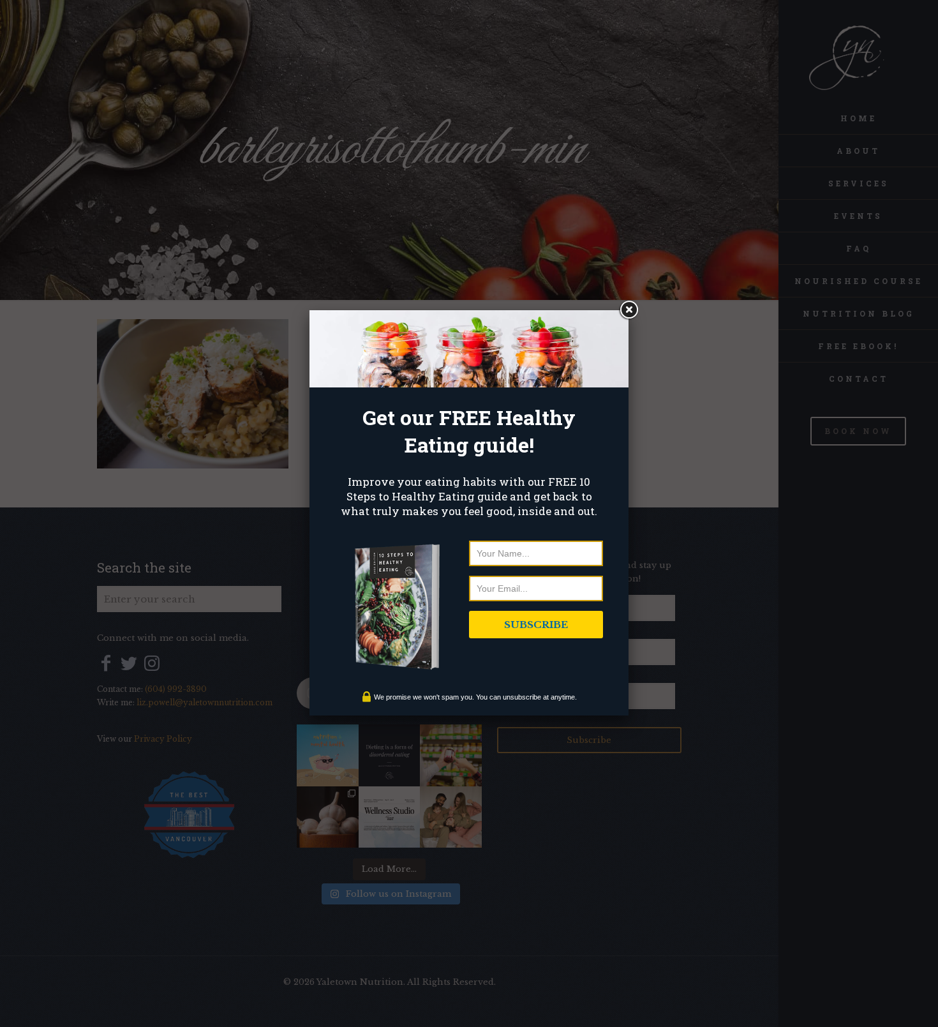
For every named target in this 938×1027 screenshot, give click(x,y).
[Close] (628, 310)
